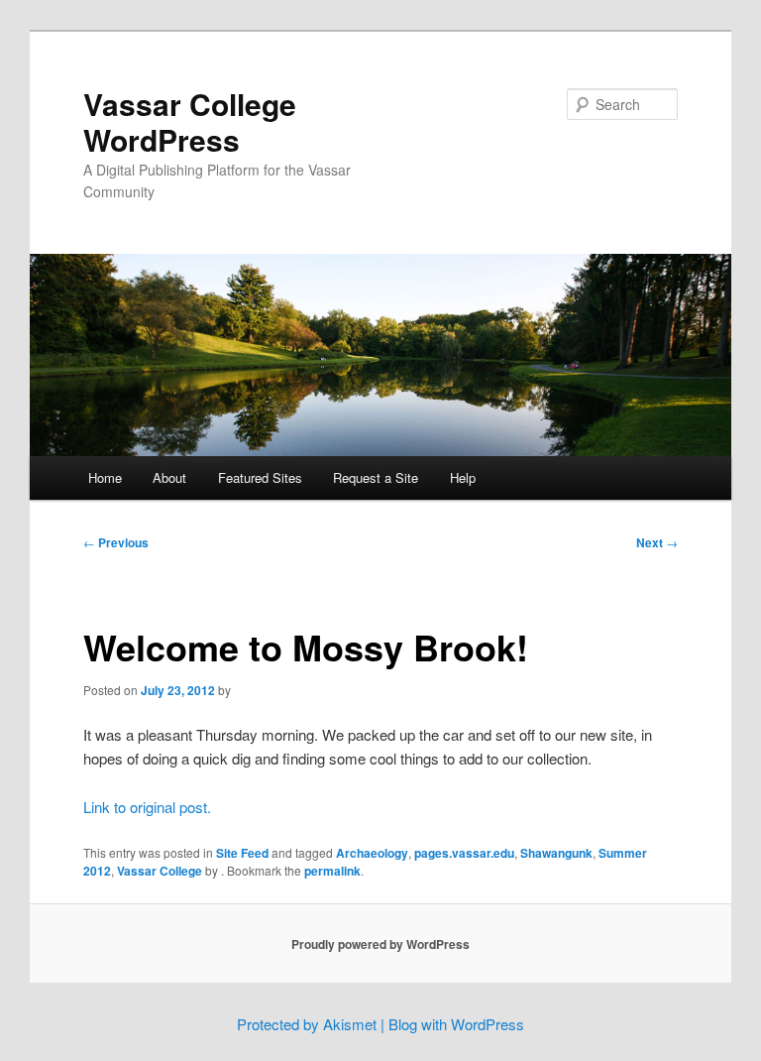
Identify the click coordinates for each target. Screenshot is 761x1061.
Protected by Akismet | (312, 1023)
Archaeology (372, 853)
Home (105, 477)
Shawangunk (556, 853)
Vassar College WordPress (189, 121)
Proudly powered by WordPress (380, 944)
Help (463, 477)
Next (657, 542)
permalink (332, 871)
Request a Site (375, 477)
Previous (116, 542)
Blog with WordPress (456, 1023)
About (169, 477)
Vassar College (159, 871)
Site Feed (242, 853)
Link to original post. (147, 806)
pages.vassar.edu (464, 853)
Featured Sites (260, 477)
